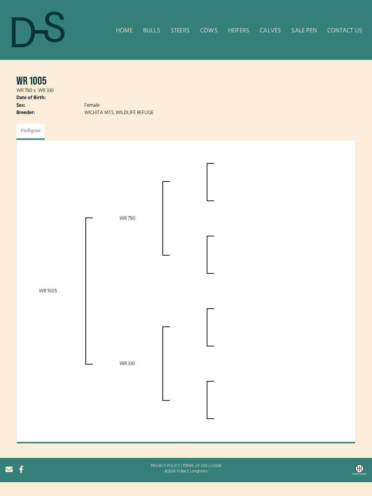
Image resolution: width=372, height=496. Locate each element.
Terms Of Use (195, 466)
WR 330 (46, 90)
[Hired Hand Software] (359, 472)
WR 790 (24, 90)
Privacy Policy (165, 466)
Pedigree (30, 131)
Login (215, 466)
